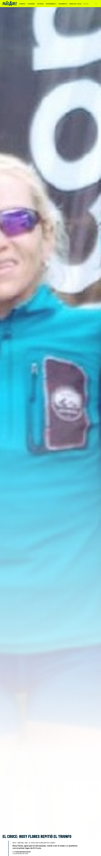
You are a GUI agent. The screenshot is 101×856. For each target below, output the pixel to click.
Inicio (14, 842)
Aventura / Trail (23, 842)
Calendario (31, 4)
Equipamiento (62, 4)
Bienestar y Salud (75, 4)
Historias (40, 4)
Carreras (22, 4)
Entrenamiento (51, 4)
